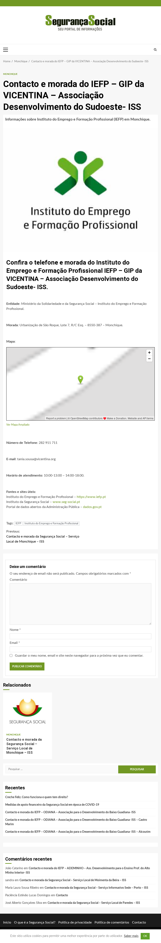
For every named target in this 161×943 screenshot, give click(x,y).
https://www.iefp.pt (91, 497)
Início (7, 922)
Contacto (62, 895)
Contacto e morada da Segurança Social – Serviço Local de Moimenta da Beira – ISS (72, 880)
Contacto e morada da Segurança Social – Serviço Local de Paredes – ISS (94, 902)
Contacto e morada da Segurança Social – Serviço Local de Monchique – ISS (42, 536)
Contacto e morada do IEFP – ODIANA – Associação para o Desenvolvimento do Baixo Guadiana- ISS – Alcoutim (78, 831)
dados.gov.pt (92, 507)
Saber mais (131, 936)
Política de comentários (112, 922)
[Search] (155, 50)
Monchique (10, 74)
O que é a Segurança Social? (34, 922)
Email (15, 642)
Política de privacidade (75, 922)
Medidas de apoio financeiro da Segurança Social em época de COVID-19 (52, 804)
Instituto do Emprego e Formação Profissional (51, 523)
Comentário (18, 579)
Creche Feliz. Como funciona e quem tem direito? (36, 797)
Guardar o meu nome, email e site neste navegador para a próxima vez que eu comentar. (79, 655)
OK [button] (145, 936)
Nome (15, 629)
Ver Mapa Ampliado (17, 424)
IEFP (18, 523)
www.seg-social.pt (66, 502)
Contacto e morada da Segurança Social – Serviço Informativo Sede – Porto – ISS (96, 887)
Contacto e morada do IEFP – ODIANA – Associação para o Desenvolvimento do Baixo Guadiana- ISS (70, 812)
